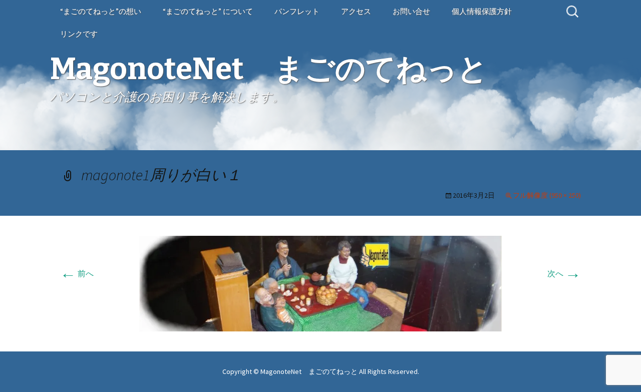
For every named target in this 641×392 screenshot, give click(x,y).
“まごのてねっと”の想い (100, 11)
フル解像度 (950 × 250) (547, 195)
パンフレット (296, 11)
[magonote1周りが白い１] (320, 282)
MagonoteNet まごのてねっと (309, 371)
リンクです (79, 34)
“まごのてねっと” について (208, 11)
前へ (77, 273)
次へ (564, 273)
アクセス (356, 11)
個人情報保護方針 (482, 11)
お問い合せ (411, 11)
